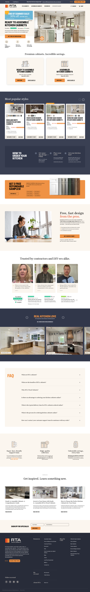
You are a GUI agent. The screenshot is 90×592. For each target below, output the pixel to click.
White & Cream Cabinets (76, 539)
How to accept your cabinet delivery (49, 552)
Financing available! (58, 161)
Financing (7, 1)
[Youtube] (14, 582)
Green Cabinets (29, 193)
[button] (83, 99)
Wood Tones (37, 193)
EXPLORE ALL (13, 193)
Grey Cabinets (37, 191)
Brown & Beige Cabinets (75, 548)
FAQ (45, 548)
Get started (41, 161)
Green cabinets (74, 546)
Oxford (78, 13)
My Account (46, 572)
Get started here (15, 458)
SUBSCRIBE (35, 528)
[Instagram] (10, 582)
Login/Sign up (15, 1)
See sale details (30, 20)
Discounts (46, 546)
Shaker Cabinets (30, 195)
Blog (45, 555)
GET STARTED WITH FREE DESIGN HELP (45, 321)
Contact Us (46, 565)
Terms (45, 557)
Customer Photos (47, 543)
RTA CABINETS (25, 6)
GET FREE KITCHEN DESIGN (14, 36)
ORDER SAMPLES (31, 80)
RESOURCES (47, 6)
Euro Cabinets (37, 195)
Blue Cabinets (73, 543)
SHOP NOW (19, 80)
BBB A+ (45, 562)
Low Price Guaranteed (48, 560)
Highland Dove (50, 352)
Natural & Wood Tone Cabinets (75, 554)
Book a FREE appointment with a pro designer (52, 1)
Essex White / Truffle (5, 352)
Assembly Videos (47, 539)
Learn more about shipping (74, 161)
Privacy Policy (22, 590)
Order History (47, 575)
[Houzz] (17, 582)
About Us (46, 582)
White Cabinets (29, 191)
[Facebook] (6, 582)
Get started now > (9, 557)
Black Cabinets (74, 551)
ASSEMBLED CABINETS (36, 6)
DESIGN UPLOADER (56, 6)
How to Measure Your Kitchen (50, 541)
